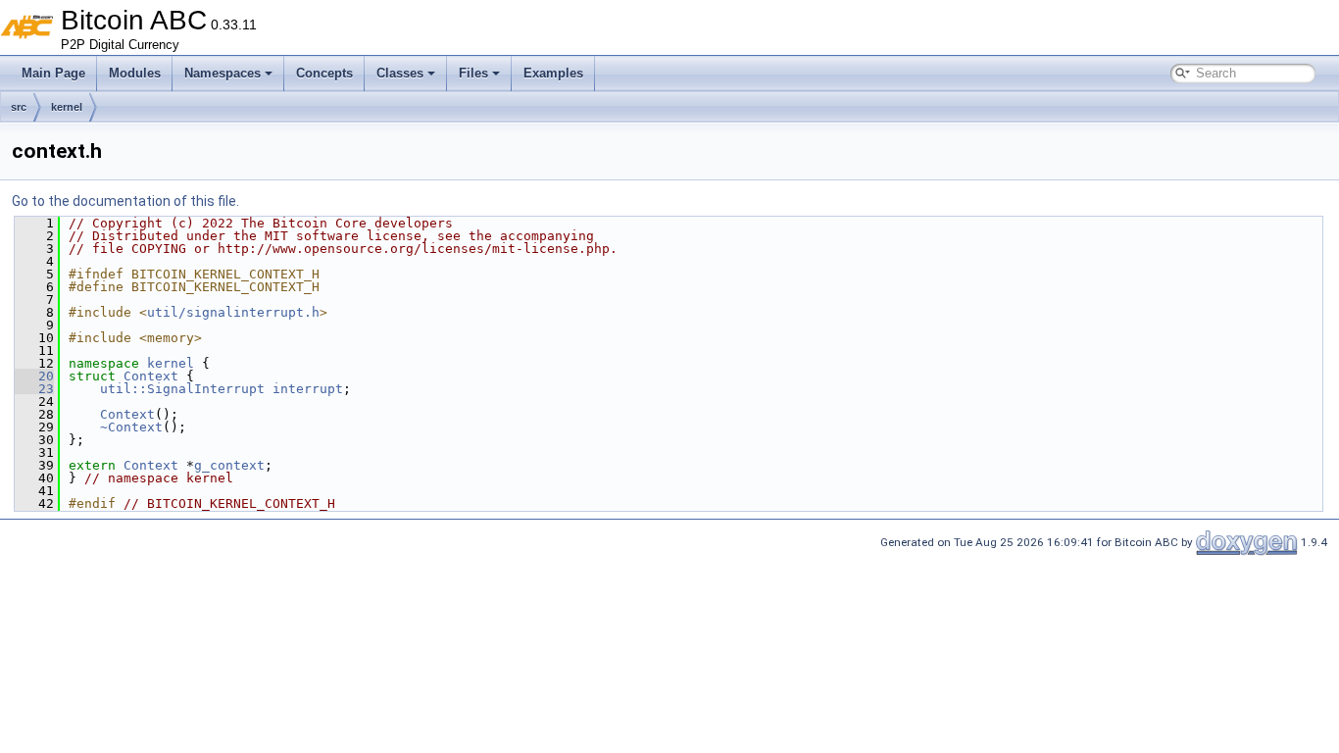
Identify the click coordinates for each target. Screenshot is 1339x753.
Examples (553, 73)
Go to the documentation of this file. (125, 201)
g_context (229, 465)
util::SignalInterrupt (182, 388)
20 (34, 376)
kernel (66, 107)
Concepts (324, 73)
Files (473, 73)
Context (151, 376)
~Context (131, 427)
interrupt (308, 388)
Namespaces (222, 73)
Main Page (53, 73)
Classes (399, 73)
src (18, 107)
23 (34, 388)
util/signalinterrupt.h (233, 312)
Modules (135, 73)
